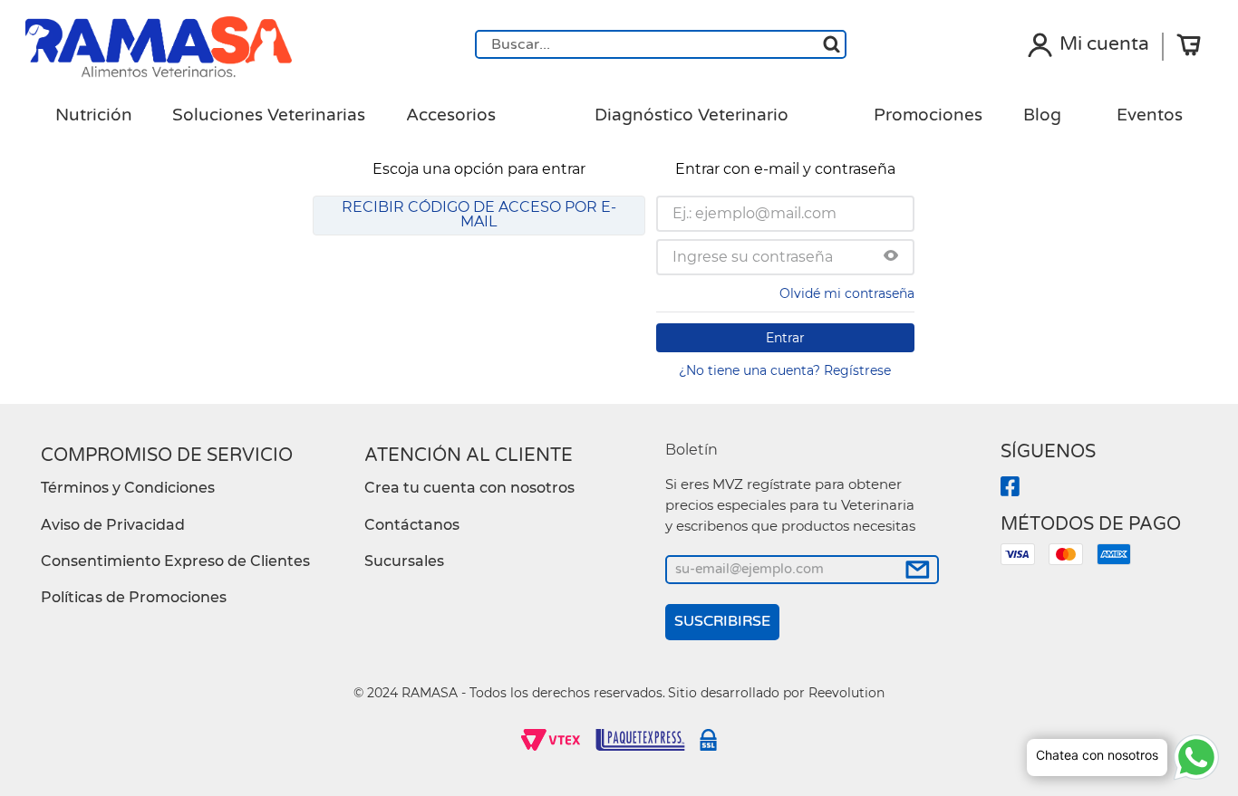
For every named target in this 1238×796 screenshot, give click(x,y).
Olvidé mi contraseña (846, 293)
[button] (891, 257)
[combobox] (660, 44)
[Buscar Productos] (831, 44)
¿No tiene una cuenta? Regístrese (785, 370)
